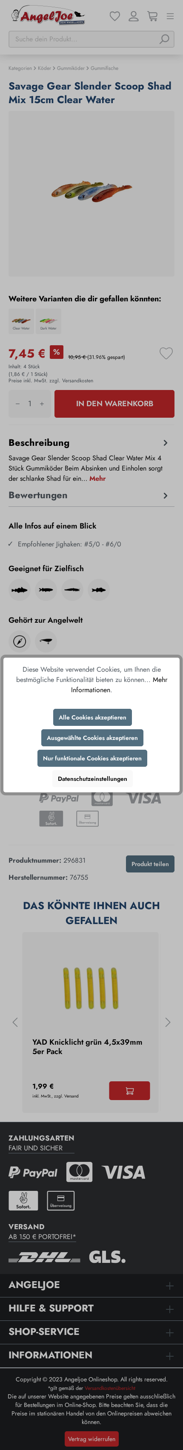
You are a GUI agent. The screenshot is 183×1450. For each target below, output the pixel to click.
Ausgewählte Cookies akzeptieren (92, 738)
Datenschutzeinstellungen (92, 778)
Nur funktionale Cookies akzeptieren (92, 758)
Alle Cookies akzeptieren (92, 717)
